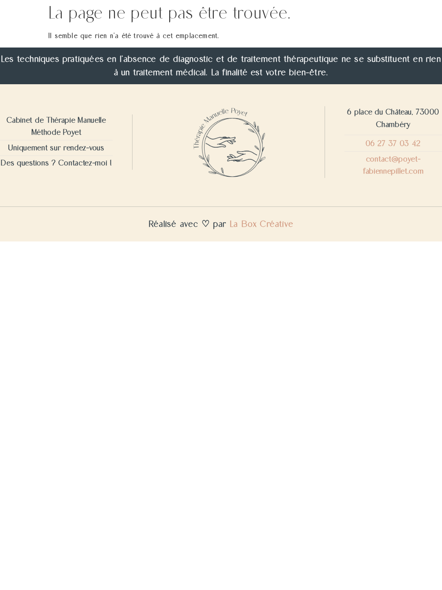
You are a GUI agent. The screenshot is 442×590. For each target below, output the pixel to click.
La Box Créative (262, 224)
